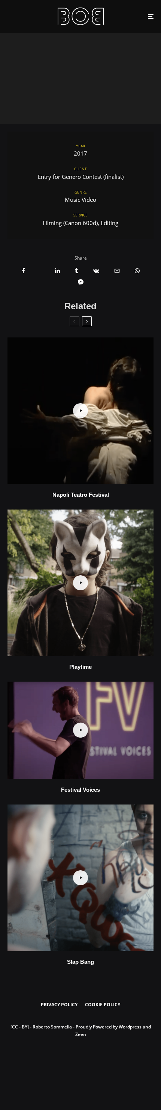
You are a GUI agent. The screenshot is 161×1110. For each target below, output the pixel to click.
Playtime (80, 667)
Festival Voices (80, 789)
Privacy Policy (59, 1004)
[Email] (117, 271)
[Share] (23, 271)
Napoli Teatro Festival (80, 494)
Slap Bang (80, 962)
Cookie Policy (102, 1004)
